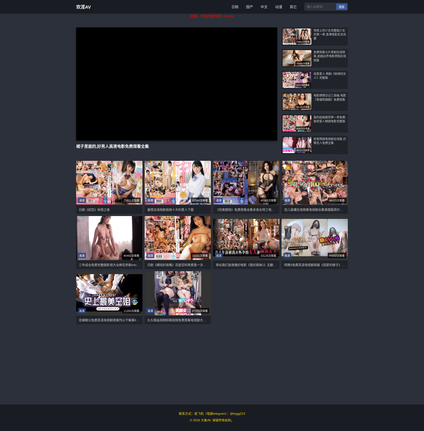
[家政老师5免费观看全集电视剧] (315, 238)
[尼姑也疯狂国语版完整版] (109, 293)
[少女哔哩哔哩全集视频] (246, 182)
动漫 (278, 7)
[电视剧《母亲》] (315, 183)
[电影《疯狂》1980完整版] (178, 182)
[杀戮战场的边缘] (178, 238)
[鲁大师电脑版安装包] (178, 293)
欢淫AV (83, 7)
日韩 (234, 7)
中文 (264, 7)
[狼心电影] (109, 182)
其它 (293, 7)
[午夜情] (109, 238)
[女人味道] (246, 238)
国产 (249, 7)
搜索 (341, 7)
